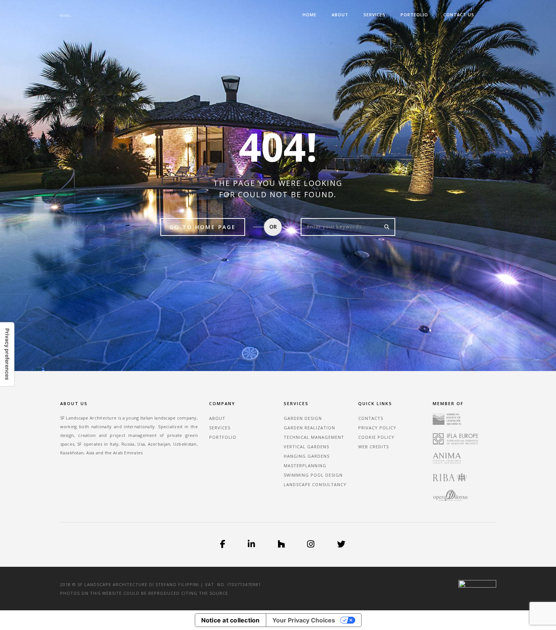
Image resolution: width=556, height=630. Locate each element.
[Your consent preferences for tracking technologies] (7, 354)
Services (374, 14)
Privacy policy (377, 427)
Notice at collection (230, 620)
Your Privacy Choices (303, 620)
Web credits (373, 446)
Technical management (314, 437)
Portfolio (414, 14)
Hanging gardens (306, 456)
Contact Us (458, 14)
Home (310, 14)
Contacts (370, 418)
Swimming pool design (313, 475)
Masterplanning (305, 465)
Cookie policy (376, 437)
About (340, 14)
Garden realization (309, 427)
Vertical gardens (306, 446)
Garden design (303, 418)
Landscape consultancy (315, 484)
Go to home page (202, 227)
